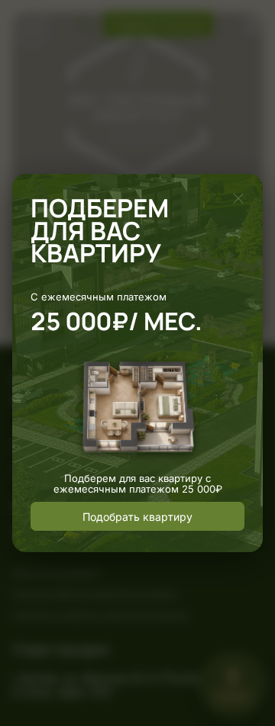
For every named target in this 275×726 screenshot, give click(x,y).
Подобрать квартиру (137, 516)
